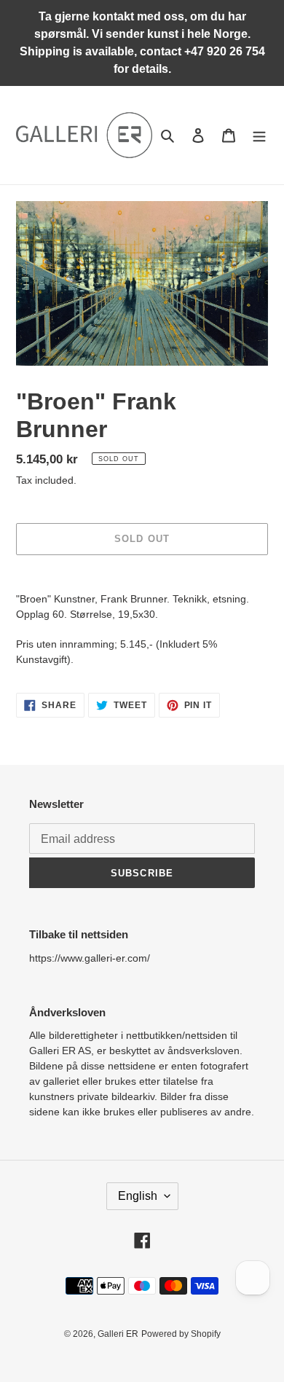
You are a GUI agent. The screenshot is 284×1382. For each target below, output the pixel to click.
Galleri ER (118, 1334)
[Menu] (259, 135)
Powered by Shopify (181, 1334)
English (137, 1196)
